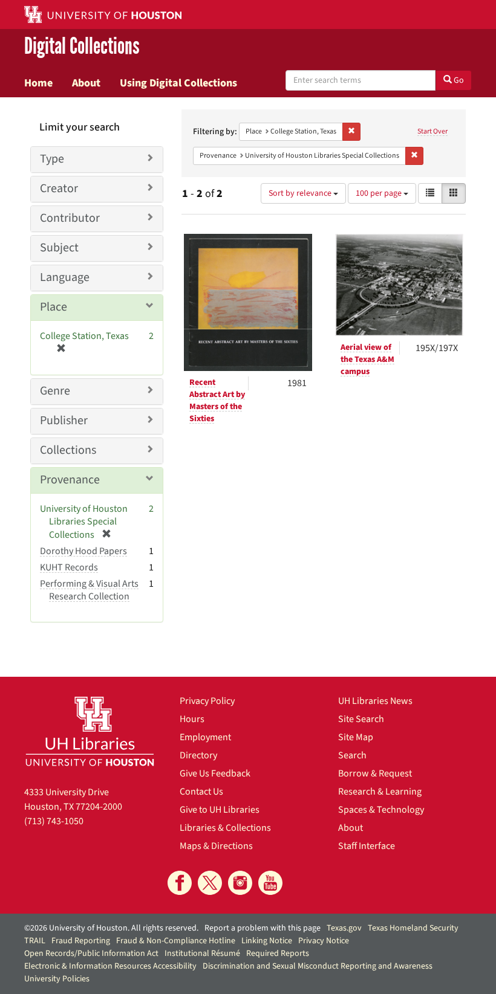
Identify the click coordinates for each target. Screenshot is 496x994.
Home (38, 83)
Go (458, 80)
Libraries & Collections (225, 827)
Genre (55, 390)
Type (52, 158)
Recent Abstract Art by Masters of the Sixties (217, 400)
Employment (205, 737)
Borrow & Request (375, 773)
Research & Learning (380, 791)
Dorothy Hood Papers (83, 551)
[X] (210, 883)
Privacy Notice (323, 941)
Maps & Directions (216, 846)
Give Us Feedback (215, 773)
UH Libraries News (375, 701)
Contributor (70, 218)
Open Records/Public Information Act (91, 953)
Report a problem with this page (262, 928)
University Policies (57, 979)
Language (65, 277)
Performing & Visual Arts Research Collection (89, 590)
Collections (68, 450)
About (86, 83)
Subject (59, 247)
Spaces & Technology (381, 809)
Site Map (355, 737)
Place (53, 307)
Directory (198, 755)
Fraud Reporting (80, 941)
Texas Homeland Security (413, 928)
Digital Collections (82, 46)
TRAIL (34, 941)
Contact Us (201, 791)
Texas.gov (344, 928)
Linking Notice (266, 941)
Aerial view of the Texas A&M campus (367, 359)
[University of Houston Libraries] (89, 731)
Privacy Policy (207, 701)
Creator (59, 188)
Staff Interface (366, 846)
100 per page (379, 193)
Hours (192, 719)
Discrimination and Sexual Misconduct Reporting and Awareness (317, 966)
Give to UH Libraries (219, 809)
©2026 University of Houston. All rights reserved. (111, 928)
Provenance (70, 479)
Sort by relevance (301, 193)
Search (352, 755)
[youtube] (270, 883)
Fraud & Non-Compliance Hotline (175, 941)
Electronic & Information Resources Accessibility (110, 966)
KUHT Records (69, 567)
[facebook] (180, 883)
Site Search (361, 719)
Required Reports (277, 953)
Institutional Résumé (202, 953)
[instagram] (240, 883)
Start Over (432, 131)
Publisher (64, 420)
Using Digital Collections (178, 83)
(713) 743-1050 (53, 821)
